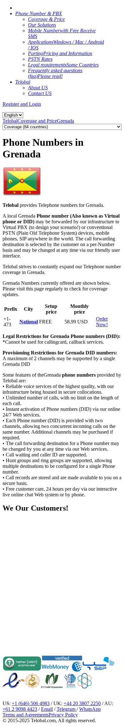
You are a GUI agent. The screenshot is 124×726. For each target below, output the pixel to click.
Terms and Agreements (26, 714)
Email (47, 709)
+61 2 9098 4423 (20, 709)
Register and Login (22, 104)
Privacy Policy (63, 714)
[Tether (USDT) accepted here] (22, 669)
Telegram (67, 709)
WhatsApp (90, 709)
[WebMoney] (62, 669)
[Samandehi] (32, 681)
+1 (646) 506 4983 (31, 703)
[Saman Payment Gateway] (98, 669)
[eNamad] (13, 687)
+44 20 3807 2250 (82, 703)
